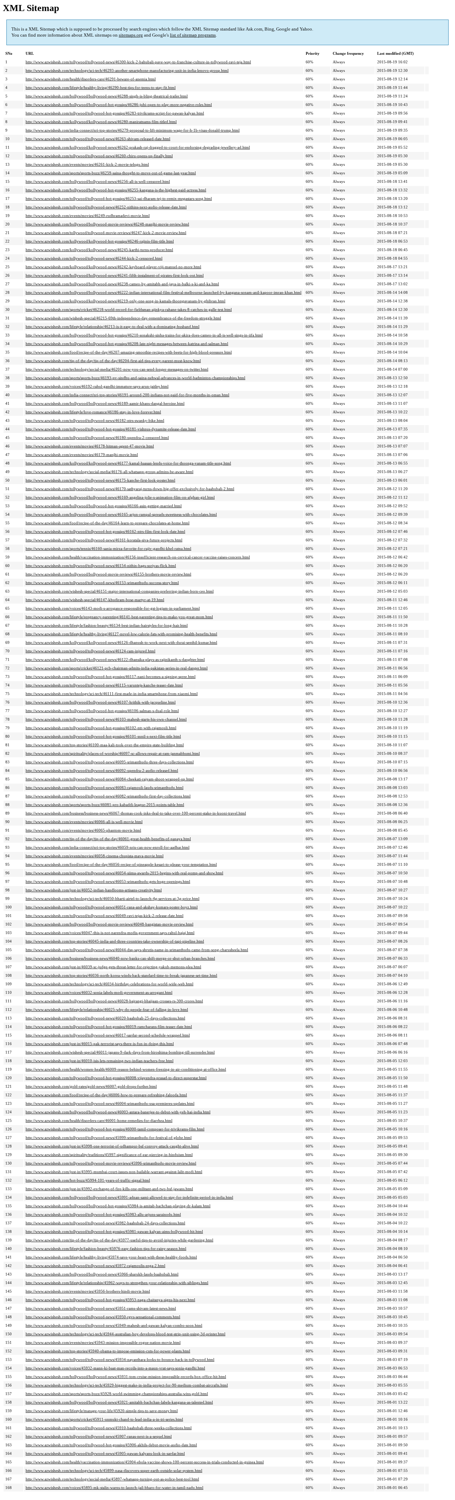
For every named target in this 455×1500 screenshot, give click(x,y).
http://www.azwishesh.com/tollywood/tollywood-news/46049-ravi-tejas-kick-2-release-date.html (104, 915)
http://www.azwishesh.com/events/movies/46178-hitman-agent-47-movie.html (90, 446)
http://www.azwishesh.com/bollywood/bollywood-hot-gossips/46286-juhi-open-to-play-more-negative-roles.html (119, 104)
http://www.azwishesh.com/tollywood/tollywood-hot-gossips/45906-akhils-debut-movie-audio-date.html (111, 1445)
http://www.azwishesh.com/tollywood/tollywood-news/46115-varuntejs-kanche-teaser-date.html (104, 685)
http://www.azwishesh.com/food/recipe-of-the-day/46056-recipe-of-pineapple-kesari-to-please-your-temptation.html (121, 864)
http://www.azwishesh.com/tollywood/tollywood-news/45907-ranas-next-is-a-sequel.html (99, 1436)
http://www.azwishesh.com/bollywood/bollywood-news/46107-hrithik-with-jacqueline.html (101, 702)
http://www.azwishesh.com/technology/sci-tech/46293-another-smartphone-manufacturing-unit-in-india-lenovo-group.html (127, 70)
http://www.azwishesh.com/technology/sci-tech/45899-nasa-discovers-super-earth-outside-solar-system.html (114, 1470)
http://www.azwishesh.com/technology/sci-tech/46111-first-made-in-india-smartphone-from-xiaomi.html (112, 693)
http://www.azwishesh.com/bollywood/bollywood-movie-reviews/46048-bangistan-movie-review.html (109, 924)
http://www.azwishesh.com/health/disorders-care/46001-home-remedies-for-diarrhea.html (99, 1120)
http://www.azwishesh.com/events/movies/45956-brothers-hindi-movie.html (88, 1291)
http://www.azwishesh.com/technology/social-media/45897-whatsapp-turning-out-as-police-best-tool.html (112, 1479)
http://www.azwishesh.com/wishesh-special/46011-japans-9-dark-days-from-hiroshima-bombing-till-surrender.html (120, 1052)
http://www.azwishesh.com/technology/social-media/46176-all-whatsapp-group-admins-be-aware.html (109, 472)
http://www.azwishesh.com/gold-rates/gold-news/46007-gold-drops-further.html (91, 1086)
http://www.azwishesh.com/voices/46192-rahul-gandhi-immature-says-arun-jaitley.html (97, 386)
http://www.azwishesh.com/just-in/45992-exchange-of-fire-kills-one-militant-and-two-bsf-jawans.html (109, 1189)
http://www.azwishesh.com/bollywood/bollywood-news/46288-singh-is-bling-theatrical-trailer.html (107, 96)
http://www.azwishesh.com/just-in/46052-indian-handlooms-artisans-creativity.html (94, 890)
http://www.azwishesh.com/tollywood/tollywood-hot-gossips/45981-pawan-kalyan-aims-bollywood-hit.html (114, 1231)
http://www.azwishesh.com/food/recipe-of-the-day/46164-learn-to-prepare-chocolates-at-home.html (107, 523)
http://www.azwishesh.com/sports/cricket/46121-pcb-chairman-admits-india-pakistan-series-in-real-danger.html (117, 668)
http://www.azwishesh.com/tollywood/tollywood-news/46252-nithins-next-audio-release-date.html (106, 207)
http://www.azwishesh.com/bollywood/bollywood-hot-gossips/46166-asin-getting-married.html (104, 506)
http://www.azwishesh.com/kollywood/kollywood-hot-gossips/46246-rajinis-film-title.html (100, 241)
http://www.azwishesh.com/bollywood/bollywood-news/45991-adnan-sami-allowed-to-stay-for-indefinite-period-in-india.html (129, 1197)
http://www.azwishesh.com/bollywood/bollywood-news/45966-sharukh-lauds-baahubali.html (102, 1274)
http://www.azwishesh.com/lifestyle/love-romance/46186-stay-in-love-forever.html (93, 412)
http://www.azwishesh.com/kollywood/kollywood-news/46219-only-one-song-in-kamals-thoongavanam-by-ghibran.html (125, 301)
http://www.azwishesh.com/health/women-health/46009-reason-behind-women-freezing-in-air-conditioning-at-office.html (126, 1069)
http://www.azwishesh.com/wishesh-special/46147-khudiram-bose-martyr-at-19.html (95, 600)
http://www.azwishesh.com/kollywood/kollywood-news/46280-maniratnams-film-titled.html (101, 122)
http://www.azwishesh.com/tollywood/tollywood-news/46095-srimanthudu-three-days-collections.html (110, 762)
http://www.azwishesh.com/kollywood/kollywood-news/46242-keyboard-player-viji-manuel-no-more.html (113, 267)
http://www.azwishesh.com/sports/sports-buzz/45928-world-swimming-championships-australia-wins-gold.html (117, 1394)
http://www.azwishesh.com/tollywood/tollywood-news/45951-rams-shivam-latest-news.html (101, 1308)
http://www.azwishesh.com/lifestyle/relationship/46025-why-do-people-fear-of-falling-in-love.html (107, 1009)
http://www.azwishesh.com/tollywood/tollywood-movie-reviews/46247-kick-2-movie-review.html (106, 232)
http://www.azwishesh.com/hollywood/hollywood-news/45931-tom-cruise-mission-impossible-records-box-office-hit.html (126, 1376)
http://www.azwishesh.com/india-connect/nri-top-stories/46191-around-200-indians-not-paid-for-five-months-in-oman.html (127, 395)
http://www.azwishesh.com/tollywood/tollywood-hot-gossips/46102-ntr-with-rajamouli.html (101, 728)
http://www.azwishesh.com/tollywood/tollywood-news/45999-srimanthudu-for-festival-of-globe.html (109, 1137)
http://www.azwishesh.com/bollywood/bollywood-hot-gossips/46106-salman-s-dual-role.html (102, 711)
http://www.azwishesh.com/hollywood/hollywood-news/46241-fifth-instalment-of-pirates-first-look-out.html (115, 275)
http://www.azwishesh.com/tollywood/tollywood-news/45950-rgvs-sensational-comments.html (103, 1317)
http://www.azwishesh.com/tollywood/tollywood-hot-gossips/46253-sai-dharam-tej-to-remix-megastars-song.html (119, 198)
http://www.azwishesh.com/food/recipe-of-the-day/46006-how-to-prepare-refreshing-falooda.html (106, 1095)
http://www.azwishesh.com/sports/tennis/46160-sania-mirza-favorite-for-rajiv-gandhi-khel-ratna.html (108, 548)
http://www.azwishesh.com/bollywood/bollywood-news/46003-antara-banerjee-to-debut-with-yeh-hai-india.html (118, 1112)
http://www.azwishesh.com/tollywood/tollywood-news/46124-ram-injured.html (90, 651)
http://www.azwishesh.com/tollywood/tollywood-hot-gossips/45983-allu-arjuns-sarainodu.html (103, 1214)
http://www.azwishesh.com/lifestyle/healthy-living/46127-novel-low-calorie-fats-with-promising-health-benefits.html (121, 634)
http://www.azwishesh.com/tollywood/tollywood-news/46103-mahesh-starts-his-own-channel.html (106, 719)
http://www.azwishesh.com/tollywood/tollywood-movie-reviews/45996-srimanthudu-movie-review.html (111, 1163)
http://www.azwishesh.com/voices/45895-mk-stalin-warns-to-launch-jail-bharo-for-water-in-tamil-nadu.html (114, 1487)
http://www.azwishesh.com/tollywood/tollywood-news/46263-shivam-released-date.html (98, 139)
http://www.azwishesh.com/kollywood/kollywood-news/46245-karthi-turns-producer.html (99, 250)
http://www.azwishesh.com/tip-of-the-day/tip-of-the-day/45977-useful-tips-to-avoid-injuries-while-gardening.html (119, 1240)
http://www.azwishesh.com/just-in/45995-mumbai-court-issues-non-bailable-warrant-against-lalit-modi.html (114, 1172)
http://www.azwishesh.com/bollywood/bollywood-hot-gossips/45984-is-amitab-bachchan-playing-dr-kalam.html (118, 1206)
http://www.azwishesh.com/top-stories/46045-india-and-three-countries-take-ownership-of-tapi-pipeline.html (115, 941)
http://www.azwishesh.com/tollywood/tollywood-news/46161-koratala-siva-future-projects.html (104, 540)
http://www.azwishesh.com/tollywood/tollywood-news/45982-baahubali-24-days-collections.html (105, 1223)
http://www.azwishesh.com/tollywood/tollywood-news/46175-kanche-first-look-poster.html (100, 480)
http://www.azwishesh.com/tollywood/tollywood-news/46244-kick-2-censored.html (94, 258)
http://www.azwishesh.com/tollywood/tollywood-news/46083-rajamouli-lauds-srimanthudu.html (104, 787)
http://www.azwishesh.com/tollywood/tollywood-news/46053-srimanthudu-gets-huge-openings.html (108, 881)
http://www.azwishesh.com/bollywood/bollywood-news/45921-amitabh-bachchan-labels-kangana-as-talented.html (119, 1402)
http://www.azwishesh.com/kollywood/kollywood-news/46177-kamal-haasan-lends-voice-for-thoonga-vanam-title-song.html (128, 463)
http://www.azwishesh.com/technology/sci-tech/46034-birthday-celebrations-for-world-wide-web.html (109, 984)
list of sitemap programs (193, 35)
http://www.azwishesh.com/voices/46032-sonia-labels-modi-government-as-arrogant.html (99, 992)
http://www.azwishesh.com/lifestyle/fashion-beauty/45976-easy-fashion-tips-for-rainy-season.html (106, 1248)
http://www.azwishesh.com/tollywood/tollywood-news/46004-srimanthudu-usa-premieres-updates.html (110, 1103)
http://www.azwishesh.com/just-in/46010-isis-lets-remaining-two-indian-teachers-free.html (99, 1061)
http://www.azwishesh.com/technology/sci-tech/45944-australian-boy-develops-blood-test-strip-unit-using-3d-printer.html (125, 1334)
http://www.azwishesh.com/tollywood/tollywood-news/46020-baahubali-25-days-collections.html (105, 1018)
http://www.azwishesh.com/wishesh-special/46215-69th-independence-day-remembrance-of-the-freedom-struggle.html (123, 318)
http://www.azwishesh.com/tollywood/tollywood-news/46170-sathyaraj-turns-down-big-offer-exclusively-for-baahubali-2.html (130, 489)
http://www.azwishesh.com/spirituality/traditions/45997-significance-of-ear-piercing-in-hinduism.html (109, 1154)
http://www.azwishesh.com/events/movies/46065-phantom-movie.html (83, 830)
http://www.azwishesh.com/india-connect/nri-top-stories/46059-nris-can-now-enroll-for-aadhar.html (107, 847)
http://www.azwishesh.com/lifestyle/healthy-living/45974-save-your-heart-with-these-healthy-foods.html (111, 1257)
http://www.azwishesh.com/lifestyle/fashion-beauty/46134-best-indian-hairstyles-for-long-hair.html (107, 625)
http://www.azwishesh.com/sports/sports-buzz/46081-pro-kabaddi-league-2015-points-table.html (105, 804)
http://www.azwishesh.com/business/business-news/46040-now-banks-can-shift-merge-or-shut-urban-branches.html (120, 958)
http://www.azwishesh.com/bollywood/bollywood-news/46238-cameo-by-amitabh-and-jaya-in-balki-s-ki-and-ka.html (122, 284)
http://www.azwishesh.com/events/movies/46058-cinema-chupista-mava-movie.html (95, 856)
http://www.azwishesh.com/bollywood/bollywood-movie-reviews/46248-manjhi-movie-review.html (107, 224)
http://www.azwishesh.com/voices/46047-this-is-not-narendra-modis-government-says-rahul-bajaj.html (110, 933)
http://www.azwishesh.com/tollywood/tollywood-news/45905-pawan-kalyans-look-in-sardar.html (105, 1453)
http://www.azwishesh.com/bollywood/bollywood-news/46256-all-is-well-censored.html (98, 181)
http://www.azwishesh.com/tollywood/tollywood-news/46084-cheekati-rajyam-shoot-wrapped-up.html (110, 779)
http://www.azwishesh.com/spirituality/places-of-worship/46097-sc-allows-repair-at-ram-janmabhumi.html (113, 753)
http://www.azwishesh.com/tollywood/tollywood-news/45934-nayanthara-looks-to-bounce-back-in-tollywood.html (120, 1359)
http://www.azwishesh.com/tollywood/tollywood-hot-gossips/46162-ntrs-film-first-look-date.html (105, 531)
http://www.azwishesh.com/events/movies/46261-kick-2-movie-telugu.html (87, 164)
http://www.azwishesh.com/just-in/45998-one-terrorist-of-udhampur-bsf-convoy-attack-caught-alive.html (112, 1146)
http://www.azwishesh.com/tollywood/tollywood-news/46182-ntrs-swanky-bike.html (95, 420)
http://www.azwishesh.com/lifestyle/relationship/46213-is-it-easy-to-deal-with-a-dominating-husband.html (112, 326)
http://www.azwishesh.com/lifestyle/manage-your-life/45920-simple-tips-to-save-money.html (102, 1411)
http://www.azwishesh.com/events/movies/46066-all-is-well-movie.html (84, 822)
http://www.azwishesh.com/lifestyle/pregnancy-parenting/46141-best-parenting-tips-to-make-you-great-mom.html (119, 617)
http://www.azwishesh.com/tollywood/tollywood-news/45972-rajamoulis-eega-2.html (95, 1265)
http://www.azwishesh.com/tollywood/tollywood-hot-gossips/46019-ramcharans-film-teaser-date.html (109, 1026)
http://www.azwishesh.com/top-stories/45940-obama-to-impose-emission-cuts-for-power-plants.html (108, 1351)
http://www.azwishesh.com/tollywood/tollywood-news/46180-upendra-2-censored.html (97, 437)
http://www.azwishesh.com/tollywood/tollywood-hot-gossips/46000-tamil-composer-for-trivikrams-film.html (115, 1129)
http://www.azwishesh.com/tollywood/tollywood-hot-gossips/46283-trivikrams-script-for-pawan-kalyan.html (115, 113)
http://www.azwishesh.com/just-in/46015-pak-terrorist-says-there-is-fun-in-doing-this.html (100, 1043)
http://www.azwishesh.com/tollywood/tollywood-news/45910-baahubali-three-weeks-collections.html (109, 1428)
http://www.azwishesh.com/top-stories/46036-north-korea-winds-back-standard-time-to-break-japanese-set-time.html (121, 975)
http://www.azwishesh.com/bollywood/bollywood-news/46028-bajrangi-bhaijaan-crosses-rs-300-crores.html (114, 1001)
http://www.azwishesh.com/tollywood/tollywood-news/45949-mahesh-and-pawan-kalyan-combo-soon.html (114, 1325)
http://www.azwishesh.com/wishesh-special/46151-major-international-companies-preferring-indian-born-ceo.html (120, 591)
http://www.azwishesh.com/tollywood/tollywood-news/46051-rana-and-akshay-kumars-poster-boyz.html (112, 907)
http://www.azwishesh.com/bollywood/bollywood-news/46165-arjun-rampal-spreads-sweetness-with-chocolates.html (121, 514)
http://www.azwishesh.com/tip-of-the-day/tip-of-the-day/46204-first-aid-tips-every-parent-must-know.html (113, 361)
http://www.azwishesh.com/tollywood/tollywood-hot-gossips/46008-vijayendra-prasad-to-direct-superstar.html (116, 1078)
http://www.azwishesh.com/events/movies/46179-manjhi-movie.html (82, 454)
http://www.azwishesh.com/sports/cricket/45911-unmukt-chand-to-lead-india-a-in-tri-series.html (104, 1419)
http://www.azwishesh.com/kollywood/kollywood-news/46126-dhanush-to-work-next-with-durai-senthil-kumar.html (121, 642)
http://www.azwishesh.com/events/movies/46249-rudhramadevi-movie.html (88, 215)
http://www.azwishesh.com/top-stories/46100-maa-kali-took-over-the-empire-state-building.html (105, 745)
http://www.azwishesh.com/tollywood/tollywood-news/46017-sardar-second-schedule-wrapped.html (108, 1035)
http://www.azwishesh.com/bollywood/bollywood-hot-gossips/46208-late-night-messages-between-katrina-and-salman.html (127, 343)
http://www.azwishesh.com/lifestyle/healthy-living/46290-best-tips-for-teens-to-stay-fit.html (101, 87)
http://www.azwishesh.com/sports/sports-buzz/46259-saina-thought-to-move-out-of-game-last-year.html (111, 173)
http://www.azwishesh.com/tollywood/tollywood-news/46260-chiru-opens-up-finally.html (99, 156)
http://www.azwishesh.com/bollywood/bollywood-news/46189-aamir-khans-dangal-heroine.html (105, 403)
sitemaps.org (131, 35)
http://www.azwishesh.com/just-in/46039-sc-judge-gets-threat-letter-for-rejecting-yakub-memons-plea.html (113, 967)
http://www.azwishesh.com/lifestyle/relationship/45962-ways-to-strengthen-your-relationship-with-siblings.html (117, 1283)
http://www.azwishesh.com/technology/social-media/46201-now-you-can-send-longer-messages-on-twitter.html (117, 369)
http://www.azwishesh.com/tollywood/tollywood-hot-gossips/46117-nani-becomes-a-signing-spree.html (111, 676)
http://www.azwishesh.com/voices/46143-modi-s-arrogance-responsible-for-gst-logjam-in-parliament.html (113, 608)
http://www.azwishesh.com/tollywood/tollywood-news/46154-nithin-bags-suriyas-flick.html (101, 565)
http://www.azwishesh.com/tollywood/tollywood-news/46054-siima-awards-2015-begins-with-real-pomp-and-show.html (124, 873)
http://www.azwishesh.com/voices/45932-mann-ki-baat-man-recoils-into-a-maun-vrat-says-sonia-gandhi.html (115, 1368)
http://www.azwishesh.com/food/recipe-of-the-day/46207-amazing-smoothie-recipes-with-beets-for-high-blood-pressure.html (129, 352)
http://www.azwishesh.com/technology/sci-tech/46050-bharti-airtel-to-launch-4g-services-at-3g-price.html (112, 898)
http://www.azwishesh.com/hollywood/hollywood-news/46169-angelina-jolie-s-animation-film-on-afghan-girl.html (120, 497)
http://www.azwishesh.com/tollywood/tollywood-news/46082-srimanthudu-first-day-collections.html (108, 796)
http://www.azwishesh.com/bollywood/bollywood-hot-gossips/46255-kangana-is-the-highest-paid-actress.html (116, 190)
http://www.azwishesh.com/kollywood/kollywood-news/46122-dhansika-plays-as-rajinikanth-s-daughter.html (115, 659)
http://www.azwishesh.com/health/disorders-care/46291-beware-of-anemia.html (91, 79)
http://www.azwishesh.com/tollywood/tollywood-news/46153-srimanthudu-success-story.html (102, 583)
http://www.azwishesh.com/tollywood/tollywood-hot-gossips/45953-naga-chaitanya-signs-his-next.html (110, 1300)
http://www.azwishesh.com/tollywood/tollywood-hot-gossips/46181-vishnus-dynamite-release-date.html (111, 429)
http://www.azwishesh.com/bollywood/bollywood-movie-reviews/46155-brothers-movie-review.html (108, 574)
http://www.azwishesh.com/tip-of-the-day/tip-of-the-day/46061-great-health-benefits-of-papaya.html (108, 839)
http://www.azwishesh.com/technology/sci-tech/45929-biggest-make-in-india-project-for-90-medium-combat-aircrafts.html (127, 1385)
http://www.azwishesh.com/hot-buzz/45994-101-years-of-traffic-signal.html (88, 1180)
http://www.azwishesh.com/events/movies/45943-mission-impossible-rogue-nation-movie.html (103, 1342)
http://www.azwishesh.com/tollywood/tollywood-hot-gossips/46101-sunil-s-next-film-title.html (103, 736)
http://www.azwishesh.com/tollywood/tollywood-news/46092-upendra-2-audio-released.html (102, 770)
